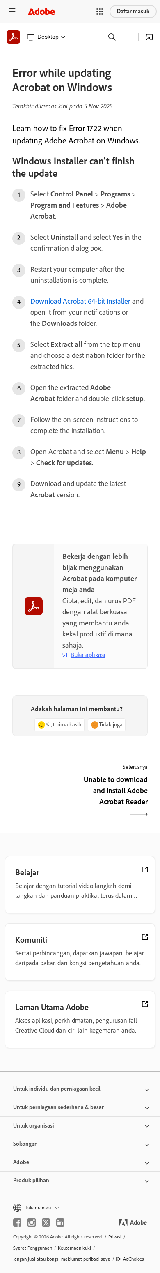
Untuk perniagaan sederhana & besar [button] (58, 1107)
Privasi (114, 1237)
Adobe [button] (21, 1162)
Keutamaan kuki (74, 1248)
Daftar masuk (133, 11)
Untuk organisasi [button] (33, 1125)
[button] (99, 11)
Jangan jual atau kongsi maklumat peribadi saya (61, 1259)
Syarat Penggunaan (32, 1248)
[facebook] (17, 1222)
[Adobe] (41, 11)
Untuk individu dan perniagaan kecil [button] (57, 1088)
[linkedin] (60, 1222)
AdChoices (133, 1259)
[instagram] (31, 1222)
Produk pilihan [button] (31, 1180)
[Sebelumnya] (45, 798)
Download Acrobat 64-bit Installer (80, 301)
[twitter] (46, 1222)
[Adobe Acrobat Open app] (149, 37)
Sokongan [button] (25, 1143)
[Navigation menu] (12, 11)
